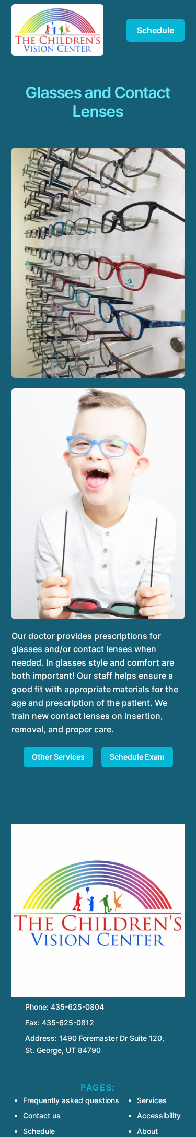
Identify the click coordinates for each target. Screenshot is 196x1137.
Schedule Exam (137, 756)
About (147, 1131)
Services (152, 1100)
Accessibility (159, 1115)
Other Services (58, 756)
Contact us (42, 1115)
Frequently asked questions (71, 1100)
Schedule (155, 30)
